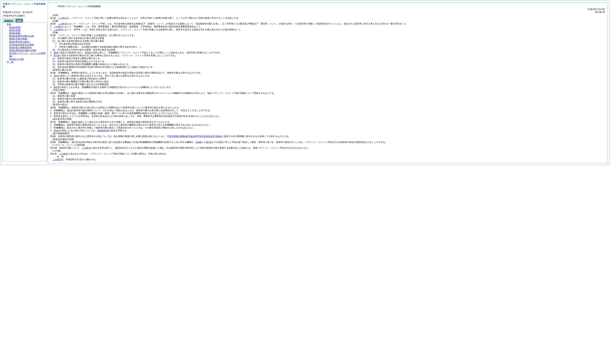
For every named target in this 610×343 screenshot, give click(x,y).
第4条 (198, 142)
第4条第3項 (103, 130)
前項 (56, 52)
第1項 (56, 55)
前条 (73, 93)
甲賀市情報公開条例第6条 (194, 136)
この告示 (62, 18)
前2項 (56, 87)
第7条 (209, 142)
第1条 (88, 52)
